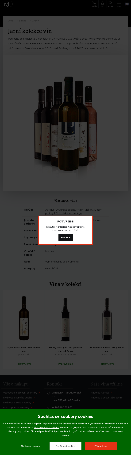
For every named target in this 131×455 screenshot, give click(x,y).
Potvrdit (65, 237)
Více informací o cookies (46, 427)
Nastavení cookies (30, 446)
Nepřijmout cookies (65, 446)
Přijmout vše (100, 446)
